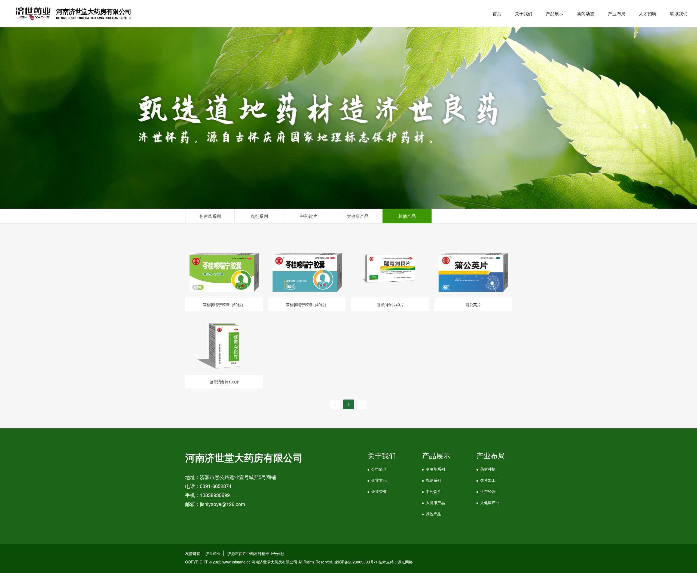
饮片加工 (488, 480)
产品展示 (554, 13)
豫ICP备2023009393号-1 (355, 562)
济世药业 (213, 553)
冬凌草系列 (435, 469)
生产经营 (488, 491)
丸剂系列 (433, 480)
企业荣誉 (379, 491)
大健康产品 (435, 502)
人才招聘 (647, 13)
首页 (497, 13)
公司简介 (379, 469)
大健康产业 (489, 502)
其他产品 (433, 513)
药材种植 (488, 469)
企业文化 (379, 480)
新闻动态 (585, 13)
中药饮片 (433, 491)
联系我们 (678, 13)
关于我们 (523, 13)
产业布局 (616, 13)
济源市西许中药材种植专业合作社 (256, 553)
